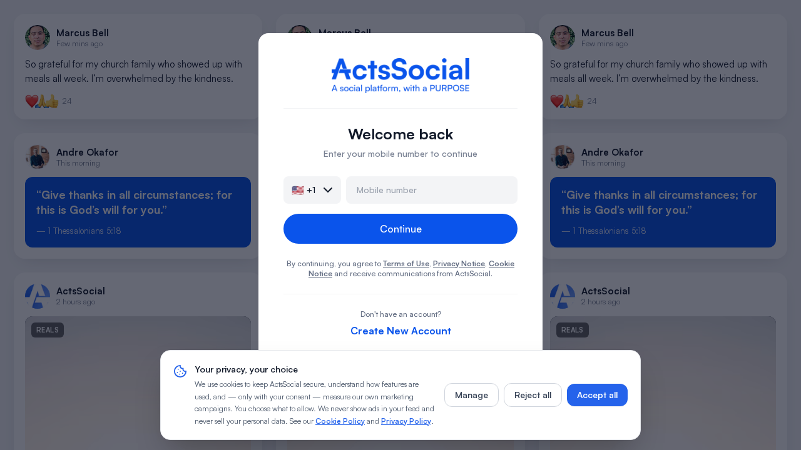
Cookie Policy (340, 421)
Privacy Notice (459, 263)
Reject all (532, 394)
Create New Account (400, 330)
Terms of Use (406, 263)
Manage (471, 394)
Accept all (597, 394)
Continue (401, 228)
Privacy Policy (406, 421)
